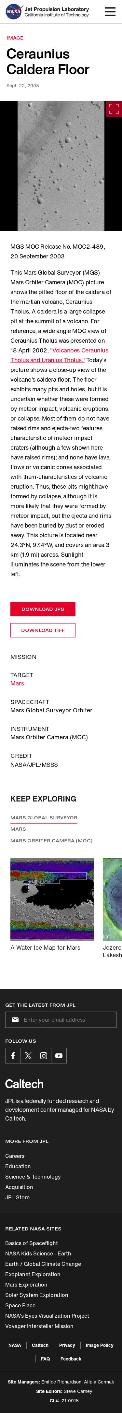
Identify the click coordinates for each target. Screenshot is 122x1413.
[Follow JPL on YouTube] (59, 1055)
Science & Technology (33, 1177)
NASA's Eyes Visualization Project (47, 1316)
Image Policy (100, 1345)
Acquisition (19, 1187)
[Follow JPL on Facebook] (13, 1055)
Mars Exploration (26, 1284)
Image (15, 37)
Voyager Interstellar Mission (39, 1326)
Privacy (67, 1345)
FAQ (45, 1358)
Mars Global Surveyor (43, 817)
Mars (17, 683)
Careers (14, 1156)
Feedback (71, 1358)
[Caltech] (24, 1083)
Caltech (40, 1345)
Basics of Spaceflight (31, 1243)
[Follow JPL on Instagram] (43, 1055)
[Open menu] (110, 11)
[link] (61, 166)
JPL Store (17, 1197)
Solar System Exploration (36, 1295)
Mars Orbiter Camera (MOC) (51, 840)
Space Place (20, 1305)
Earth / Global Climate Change (43, 1264)
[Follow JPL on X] (28, 1055)
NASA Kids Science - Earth (38, 1253)
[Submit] (14, 1020)
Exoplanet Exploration (33, 1274)
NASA (14, 1345)
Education (18, 1166)
